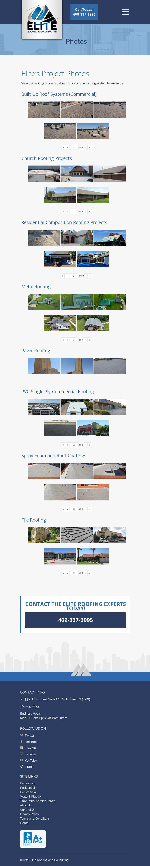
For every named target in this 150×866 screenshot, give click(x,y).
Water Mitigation (31, 796)
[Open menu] (125, 12)
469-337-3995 (30, 706)
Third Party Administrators (37, 801)
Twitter (29, 735)
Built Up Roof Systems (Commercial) (58, 94)
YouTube (31, 760)
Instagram (31, 754)
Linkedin (30, 748)
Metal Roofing (36, 286)
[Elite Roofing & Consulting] (42, 21)
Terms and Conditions (35, 818)
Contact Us (27, 809)
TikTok (29, 767)
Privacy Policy (29, 814)
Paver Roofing (35, 350)
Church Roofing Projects (46, 158)
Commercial (28, 792)
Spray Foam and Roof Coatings (53, 455)
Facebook (31, 742)
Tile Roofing (33, 520)
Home (24, 823)
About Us (26, 805)
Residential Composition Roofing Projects (64, 222)
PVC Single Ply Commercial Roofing (57, 391)
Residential (27, 787)
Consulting (27, 783)
